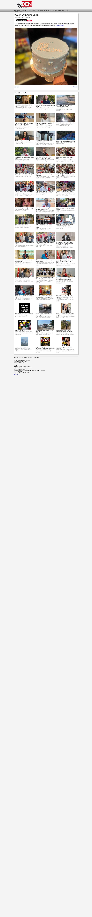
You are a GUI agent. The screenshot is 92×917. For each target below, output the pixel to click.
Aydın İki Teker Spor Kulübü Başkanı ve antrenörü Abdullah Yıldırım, (24, 299)
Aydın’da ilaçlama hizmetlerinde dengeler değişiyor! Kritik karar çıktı (64, 174)
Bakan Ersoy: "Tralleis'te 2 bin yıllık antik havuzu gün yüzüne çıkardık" (44, 296)
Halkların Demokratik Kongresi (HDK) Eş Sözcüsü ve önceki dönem (65, 264)
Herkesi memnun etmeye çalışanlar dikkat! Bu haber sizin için (44, 208)
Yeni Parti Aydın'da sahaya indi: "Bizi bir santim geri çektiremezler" (44, 278)
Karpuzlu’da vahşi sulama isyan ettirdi (65, 123)
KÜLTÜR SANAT (18, 11)
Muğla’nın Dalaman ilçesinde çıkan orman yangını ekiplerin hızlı (44, 333)
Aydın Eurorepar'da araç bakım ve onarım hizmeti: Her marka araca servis (44, 226)
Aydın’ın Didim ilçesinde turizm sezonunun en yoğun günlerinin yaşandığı (64, 109)
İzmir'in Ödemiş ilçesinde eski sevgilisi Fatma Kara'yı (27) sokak (65, 317)
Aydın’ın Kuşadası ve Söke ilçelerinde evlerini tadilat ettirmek (24, 246)
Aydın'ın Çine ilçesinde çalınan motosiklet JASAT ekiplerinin (43, 317)
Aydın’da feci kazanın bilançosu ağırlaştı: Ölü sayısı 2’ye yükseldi (64, 331)
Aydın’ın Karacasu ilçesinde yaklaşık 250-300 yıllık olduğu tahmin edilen (45, 144)
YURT (63, 10)
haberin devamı (60, 25)
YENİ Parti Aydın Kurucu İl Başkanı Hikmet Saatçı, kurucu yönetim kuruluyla (44, 281)
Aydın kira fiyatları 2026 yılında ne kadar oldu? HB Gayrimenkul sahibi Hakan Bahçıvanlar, (23, 127)
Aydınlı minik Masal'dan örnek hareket (24, 173)
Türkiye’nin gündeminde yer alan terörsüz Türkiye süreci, (44, 193)
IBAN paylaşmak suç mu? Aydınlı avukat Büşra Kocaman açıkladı (64, 278)
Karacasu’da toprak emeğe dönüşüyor (24, 208)
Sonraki (75, 87)
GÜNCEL (24, 10)
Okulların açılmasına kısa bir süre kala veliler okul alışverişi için (45, 160)
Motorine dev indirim (20, 330)
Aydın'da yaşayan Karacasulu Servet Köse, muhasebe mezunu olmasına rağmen (45, 264)
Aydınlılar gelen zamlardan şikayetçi (65, 224)
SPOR (59, 10)
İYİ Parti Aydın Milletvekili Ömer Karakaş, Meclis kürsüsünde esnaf (64, 246)
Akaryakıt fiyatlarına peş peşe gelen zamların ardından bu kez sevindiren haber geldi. (24, 333)
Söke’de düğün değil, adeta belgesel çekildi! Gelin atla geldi (45, 243)
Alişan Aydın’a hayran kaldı (21, 224)
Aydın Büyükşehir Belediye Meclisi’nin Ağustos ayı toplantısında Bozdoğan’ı (65, 160)
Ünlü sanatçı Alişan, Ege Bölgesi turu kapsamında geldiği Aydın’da (24, 226)
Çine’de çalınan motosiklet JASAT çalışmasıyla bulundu (44, 314)
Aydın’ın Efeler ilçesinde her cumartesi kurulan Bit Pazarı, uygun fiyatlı (45, 177)
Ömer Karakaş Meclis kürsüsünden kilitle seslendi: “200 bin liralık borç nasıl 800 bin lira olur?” (64, 243)
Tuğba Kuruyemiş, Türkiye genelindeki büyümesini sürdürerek (65, 194)
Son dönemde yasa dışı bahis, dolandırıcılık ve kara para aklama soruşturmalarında (64, 282)
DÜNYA (68, 10)
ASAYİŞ (30, 10)
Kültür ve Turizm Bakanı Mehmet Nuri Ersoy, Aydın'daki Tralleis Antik (45, 299)
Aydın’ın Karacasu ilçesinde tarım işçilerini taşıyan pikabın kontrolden (65, 333)
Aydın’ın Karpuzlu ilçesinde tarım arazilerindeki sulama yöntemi (64, 125)
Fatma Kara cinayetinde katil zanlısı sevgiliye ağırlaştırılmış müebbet (65, 314)
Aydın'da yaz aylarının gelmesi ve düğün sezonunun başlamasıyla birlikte (23, 264)
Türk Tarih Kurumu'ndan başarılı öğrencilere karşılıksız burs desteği (64, 296)
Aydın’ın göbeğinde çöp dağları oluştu (65, 141)
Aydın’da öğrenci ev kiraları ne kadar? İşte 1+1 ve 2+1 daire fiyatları (24, 124)
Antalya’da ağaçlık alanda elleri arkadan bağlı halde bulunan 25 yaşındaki (43, 351)
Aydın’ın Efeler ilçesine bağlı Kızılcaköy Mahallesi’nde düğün (23, 160)
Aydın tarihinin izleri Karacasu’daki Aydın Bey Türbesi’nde (23, 105)
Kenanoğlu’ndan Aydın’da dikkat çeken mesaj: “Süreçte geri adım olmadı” (64, 261)
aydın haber (16, 374)
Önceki (17, 87)
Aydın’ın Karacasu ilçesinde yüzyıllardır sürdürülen (22, 210)
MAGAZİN (54, 10)
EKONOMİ (40, 10)
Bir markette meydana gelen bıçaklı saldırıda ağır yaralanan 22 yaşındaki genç (65, 351)
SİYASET (19, 10)
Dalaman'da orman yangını (21, 347)
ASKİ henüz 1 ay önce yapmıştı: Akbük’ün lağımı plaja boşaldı (64, 106)
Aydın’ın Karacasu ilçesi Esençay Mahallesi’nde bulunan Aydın (23, 108)
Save (30, 20)
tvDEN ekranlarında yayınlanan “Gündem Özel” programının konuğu (24, 280)
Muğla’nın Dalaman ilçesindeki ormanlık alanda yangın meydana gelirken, (23, 349)
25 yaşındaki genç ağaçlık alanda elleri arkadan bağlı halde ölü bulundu (45, 347)
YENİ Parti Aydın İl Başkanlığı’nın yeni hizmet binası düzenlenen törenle (24, 194)
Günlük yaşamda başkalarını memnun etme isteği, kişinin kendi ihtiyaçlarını (45, 211)
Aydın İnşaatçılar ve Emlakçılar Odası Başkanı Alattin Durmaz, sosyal (45, 126)
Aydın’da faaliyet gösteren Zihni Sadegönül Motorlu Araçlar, (43, 229)
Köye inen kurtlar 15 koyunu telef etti (24, 313)
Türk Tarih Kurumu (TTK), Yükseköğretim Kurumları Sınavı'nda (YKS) (65, 300)
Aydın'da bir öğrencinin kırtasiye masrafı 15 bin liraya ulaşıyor (43, 157)
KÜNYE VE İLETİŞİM (27, 357)
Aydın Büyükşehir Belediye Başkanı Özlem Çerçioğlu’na (23, 142)
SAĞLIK (34, 10)
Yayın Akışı (36, 357)
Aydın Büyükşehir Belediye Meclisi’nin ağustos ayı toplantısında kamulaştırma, (65, 177)
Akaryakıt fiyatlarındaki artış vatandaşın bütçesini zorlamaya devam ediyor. (64, 227)
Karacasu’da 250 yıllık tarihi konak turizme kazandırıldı (44, 141)
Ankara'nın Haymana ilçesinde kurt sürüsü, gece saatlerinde (23, 315)
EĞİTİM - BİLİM (47, 10)
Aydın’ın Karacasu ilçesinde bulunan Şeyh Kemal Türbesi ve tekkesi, (45, 108)
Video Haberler (17, 357)
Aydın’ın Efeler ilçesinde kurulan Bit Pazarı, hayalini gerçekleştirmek (23, 175)
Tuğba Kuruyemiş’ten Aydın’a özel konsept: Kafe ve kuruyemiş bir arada (65, 192)
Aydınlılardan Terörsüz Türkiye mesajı (45, 191)
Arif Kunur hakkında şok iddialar (23, 140)
